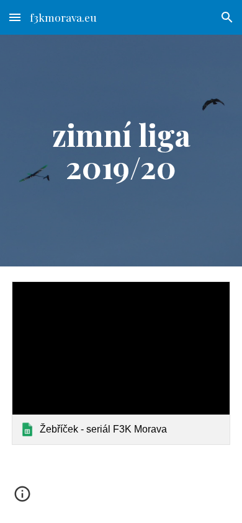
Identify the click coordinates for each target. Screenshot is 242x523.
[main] (121, 150)
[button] (15, 17)
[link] (121, 363)
